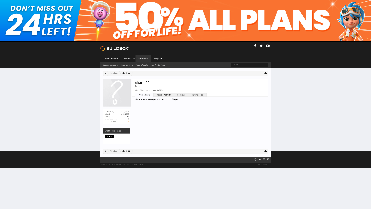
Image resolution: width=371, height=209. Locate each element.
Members (143, 58)
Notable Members (110, 65)
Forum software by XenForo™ (122, 164)
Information (197, 95)
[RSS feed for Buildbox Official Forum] (268, 160)
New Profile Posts (158, 65)
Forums (128, 58)
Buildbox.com (111, 58)
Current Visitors (126, 65)
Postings (181, 95)
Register (158, 58)
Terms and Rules (263, 164)
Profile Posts (144, 95)
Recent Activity (164, 95)
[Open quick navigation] (265, 73)
